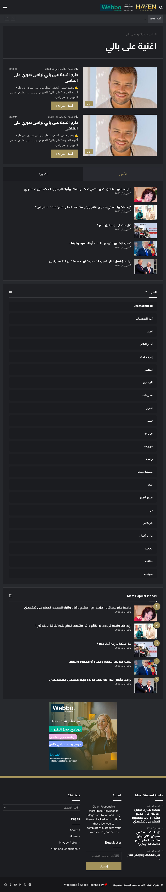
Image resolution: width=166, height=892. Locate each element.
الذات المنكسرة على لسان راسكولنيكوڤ (123, 18)
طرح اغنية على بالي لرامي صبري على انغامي (46, 77)
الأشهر (123, 174)
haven (71, 69)
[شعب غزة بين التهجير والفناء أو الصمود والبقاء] (145, 248)
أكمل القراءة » (64, 105)
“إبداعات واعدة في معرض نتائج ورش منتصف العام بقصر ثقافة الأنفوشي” (83, 207)
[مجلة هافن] (127, 7)
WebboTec (70, 884)
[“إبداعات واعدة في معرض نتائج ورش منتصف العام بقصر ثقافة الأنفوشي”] (145, 212)
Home (74, 836)
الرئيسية (149, 34)
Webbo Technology (92, 884)
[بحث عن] (161, 8)
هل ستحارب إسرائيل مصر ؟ (114, 225)
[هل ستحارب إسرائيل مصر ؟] (145, 230)
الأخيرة (43, 174)
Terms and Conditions (63, 848)
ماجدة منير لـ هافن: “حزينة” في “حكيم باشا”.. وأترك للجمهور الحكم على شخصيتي (77, 189)
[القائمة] (5, 8)
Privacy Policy (68, 842)
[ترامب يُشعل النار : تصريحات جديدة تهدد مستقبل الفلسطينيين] (145, 266)
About (74, 830)
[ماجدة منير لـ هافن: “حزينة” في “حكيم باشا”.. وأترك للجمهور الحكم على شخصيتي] (145, 194)
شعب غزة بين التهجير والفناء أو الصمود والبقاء (100, 243)
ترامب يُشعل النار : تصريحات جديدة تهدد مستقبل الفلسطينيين (90, 261)
